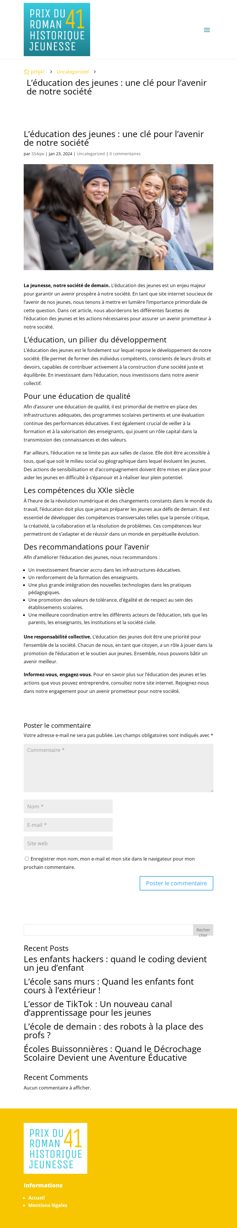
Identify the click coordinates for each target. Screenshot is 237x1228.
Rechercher (203, 931)
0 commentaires (125, 153)
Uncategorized (73, 72)
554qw (38, 153)
